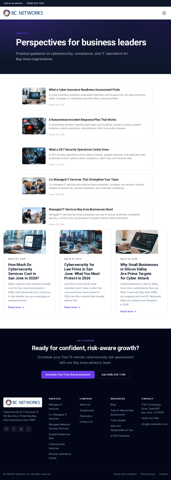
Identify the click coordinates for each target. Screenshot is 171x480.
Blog (113, 404)
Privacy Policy (148, 474)
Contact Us (86, 421)
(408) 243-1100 (35, 3)
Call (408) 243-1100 (113, 374)
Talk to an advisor (13, 3)
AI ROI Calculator (120, 435)
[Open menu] (164, 13)
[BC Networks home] (23, 13)
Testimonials (87, 410)
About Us (85, 404)
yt (21, 429)
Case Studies (118, 420)
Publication (86, 416)
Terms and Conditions (125, 474)
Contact (163, 474)
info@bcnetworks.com (154, 424)
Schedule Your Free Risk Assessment (68, 374)
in (6, 429)
